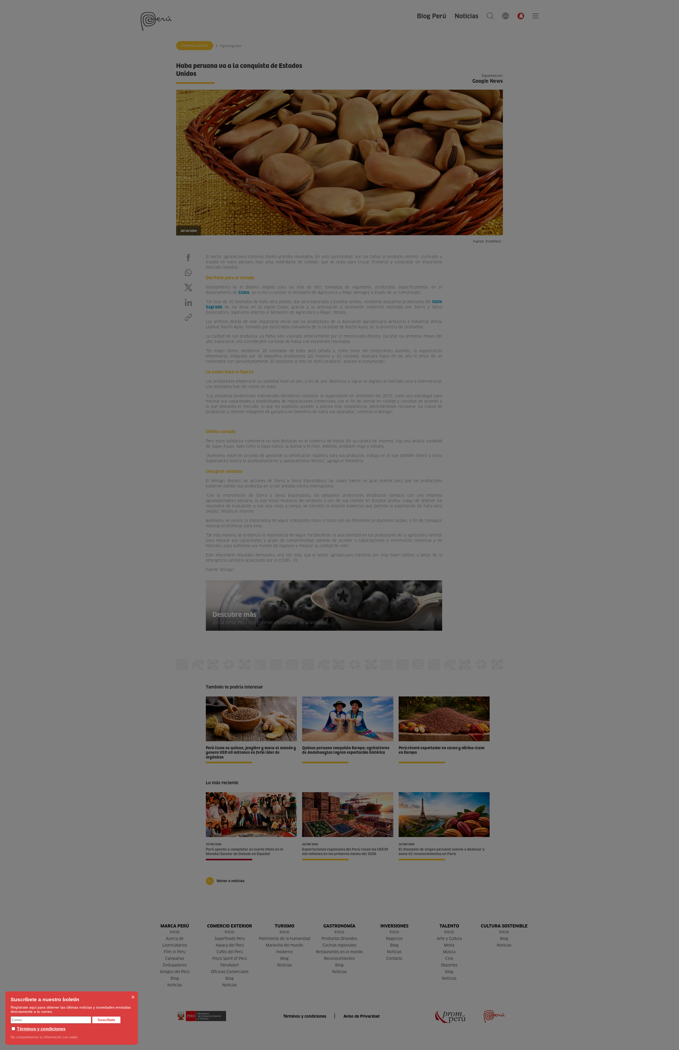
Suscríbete (106, 1020)
